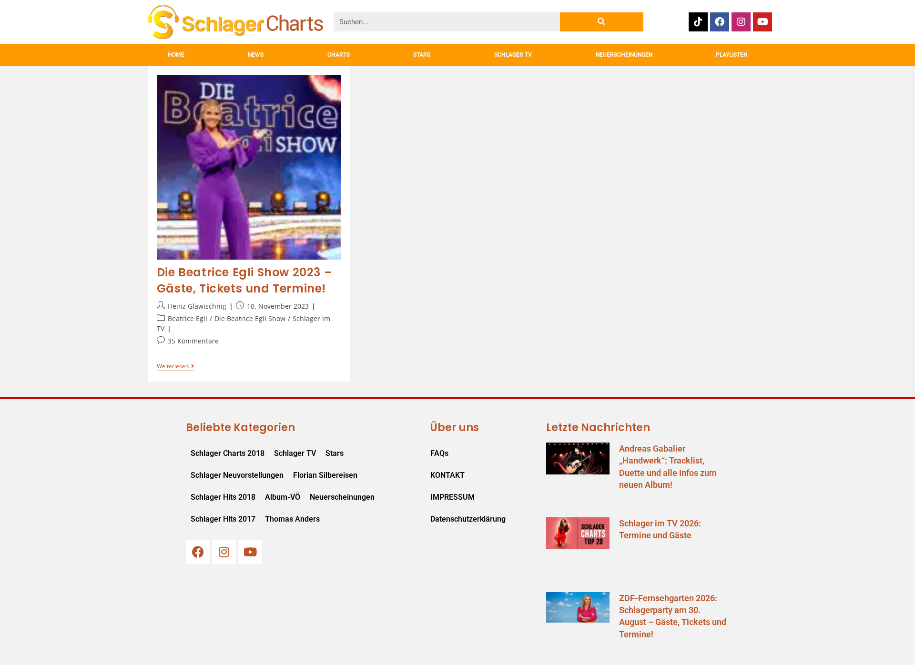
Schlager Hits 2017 (223, 519)
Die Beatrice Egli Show (249, 318)
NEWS (256, 54)
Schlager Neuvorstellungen (237, 475)
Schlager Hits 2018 (223, 497)
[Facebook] (719, 21)
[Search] (601, 21)
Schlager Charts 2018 (227, 453)
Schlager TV (295, 453)
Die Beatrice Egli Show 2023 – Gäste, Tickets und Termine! (244, 280)
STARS (421, 54)
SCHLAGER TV (513, 54)
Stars (334, 453)
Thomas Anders (292, 519)
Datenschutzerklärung (468, 519)
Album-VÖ (282, 497)
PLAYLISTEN (731, 54)
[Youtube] (762, 21)
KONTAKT (447, 475)
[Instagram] (741, 21)
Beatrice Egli (187, 318)
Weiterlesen (175, 366)
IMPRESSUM (452, 497)
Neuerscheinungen (342, 497)
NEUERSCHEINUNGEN (624, 54)
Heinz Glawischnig (197, 306)
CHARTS (338, 54)
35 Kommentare (193, 340)
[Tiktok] (698, 21)
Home (176, 54)
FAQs (439, 453)
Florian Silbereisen (325, 475)
